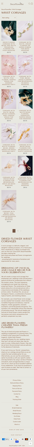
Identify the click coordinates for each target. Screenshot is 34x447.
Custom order (17, 421)
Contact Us (17, 394)
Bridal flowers (17, 410)
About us (17, 424)
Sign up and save (16, 429)
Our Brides (17, 416)
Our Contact (16, 435)
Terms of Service (17, 388)
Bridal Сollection (17, 408)
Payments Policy (17, 391)
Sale (17, 405)
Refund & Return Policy (17, 383)
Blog (17, 397)
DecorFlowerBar (6, 9)
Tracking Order (17, 399)
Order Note (17, 419)
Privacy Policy (17, 380)
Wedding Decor (17, 413)
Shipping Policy (17, 386)
